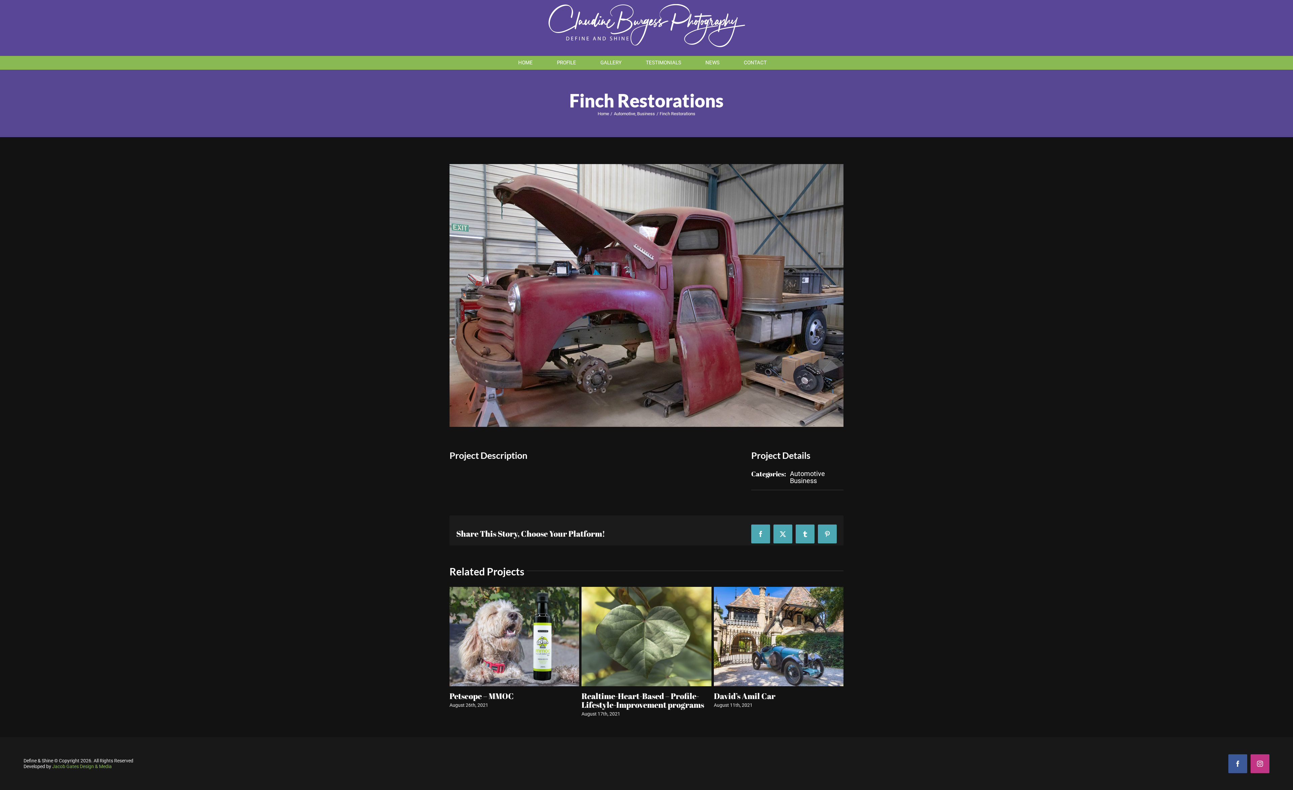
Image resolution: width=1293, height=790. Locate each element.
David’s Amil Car (744, 696)
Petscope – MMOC (482, 696)
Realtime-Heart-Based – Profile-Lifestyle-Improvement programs (643, 700)
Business (803, 481)
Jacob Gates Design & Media (82, 766)
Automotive (807, 474)
